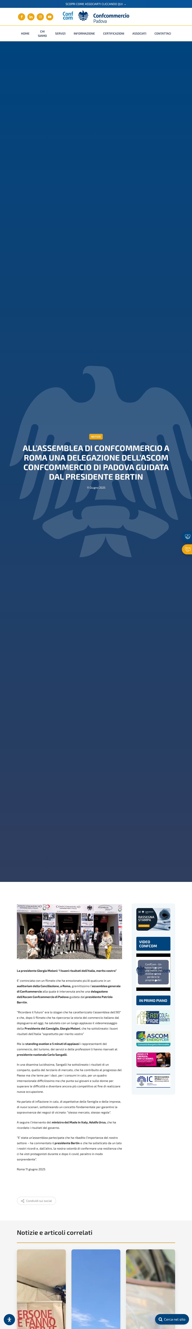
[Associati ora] (187, 537)
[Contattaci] (187, 549)
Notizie (96, 436)
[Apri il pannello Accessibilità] (9, 1319)
